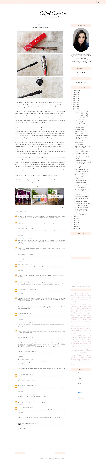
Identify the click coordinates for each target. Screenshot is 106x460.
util (87, 361)
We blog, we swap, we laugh (83, 162)
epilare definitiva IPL (84, 315)
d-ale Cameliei (87, 306)
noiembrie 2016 (80, 114)
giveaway (74, 323)
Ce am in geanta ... (80, 166)
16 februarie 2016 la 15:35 (27, 264)
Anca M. (20, 264)
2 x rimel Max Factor (81, 205)
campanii (89, 301)
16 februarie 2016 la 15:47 (27, 281)
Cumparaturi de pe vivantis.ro (80, 138)
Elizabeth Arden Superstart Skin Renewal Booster (83, 147)
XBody (73, 364)
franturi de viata (78, 319)
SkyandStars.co (62, 458)
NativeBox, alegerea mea (82, 175)
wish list (84, 363)
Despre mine (4, 2)
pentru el (84, 339)
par (79, 337)
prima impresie (76, 343)
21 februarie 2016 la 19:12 (30, 367)
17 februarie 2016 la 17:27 (27, 337)
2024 (75, 94)
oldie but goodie (87, 335)
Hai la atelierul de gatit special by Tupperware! (82, 170)
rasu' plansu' (87, 349)
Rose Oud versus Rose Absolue (81, 193)
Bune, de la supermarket (82, 196)
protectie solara (85, 347)
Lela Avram (20, 322)
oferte (80, 336)
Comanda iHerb (79, 164)
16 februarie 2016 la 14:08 (28, 247)
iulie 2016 (78, 122)
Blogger (88, 286)
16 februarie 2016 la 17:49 (25, 313)
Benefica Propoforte (81, 173)
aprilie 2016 (78, 127)
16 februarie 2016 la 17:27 (27, 305)
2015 (75, 216)
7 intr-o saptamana (80, 293)
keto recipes (84, 330)
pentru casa (79, 339)
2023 (75, 96)
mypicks (89, 332)
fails (80, 317)
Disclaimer (25, 2)
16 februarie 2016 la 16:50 (28, 296)
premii (83, 341)
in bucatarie (84, 326)
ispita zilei (88, 328)
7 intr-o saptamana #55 (81, 160)
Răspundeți (20, 218)
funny (89, 319)
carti (85, 303)
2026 (75, 90)
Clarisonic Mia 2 (79, 144)
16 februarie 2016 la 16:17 (31, 289)
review (40, 24)
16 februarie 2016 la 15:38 (28, 273)
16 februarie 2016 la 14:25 (28, 254)
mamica (20, 281)
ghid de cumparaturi (84, 321)
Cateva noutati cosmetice (82, 203)
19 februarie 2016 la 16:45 (27, 359)
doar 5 (76, 313)
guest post (80, 323)
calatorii (81, 301)
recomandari (87, 350)
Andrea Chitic (21, 214)
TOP (75, 361)
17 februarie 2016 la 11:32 (27, 330)
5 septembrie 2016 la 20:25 (33, 423)
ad (86, 295)
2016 (74, 110)
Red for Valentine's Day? (82, 211)
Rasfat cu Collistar (80, 140)
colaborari (74, 306)
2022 (75, 98)
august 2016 (78, 120)
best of (73, 299)
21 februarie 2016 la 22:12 (29, 401)
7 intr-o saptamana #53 (81, 201)
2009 (75, 228)
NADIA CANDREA (21, 385)
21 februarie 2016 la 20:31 (31, 385)
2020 (75, 102)
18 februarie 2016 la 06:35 (30, 351)
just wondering (75, 330)
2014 (75, 218)
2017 (75, 108)
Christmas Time (86, 304)
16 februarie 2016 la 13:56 (28, 222)
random (79, 349)
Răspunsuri (21, 421)
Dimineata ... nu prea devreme (81, 154)
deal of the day (81, 310)
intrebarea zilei (75, 328)
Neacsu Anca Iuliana (22, 394)
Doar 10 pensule (79, 133)
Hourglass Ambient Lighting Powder (80, 186)
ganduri (74, 321)
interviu (89, 326)
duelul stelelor (83, 313)
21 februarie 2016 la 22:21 (28, 407)
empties (73, 315)
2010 (75, 226)
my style (84, 332)
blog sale (88, 299)
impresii (77, 326)
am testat (85, 297)
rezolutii (89, 353)
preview (89, 341)
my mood (78, 332)
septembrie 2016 (80, 118)
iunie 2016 (78, 124)
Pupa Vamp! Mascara (81, 177)
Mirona (19, 330)
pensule (73, 339)
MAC (72, 332)
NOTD (73, 334)
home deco (83, 325)
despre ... (81, 312)
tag (83, 359)
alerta (72, 297)
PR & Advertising (15, 2)
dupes (89, 313)
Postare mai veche (60, 453)
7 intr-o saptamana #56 (81, 135)
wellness (79, 363)
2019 (75, 104)
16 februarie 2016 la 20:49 (29, 322)
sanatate (73, 355)
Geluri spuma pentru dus (82, 213)
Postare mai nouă (20, 453)
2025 (75, 92)
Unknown (20, 222)
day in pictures (76, 308)
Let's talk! (77, 167)
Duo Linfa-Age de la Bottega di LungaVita (82, 150)
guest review (87, 323)
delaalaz (89, 310)
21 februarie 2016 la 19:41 (28, 374)
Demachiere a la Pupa (81, 184)
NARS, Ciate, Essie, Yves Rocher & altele (82, 190)
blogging (73, 301)
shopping (81, 355)
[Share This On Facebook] (60, 208)
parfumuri (87, 337)
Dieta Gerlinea (79, 142)
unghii (79, 361)
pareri (82, 337)
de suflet (85, 308)
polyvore (77, 341)
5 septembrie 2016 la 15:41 (31, 415)
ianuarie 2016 (79, 214)
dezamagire (87, 312)
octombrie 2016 (80, 116)
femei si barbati (86, 317)
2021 (75, 100)
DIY (72, 313)
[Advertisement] (82, 273)
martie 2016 (78, 129)
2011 (75, 224)
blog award (80, 299)
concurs (80, 306)
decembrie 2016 (80, 112)
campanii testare (76, 303)
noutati (81, 334)
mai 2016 (78, 125)
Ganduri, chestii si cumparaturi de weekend (82, 179)
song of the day (84, 357)
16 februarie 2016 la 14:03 (28, 238)
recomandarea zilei (77, 350)
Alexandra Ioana (21, 289)
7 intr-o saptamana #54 (81, 182)
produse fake (80, 345)
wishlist (89, 363)
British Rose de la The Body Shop (83, 157)
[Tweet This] (62, 208)
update (84, 361)
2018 (75, 106)
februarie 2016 (79, 131)
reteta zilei (75, 353)
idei (87, 325)
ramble (73, 349)
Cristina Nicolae (21, 367)
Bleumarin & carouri (81, 209)
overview (74, 337)
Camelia (23, 423)
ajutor (89, 295)
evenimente (74, 317)
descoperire (74, 312)
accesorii (81, 295)
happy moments (75, 325)
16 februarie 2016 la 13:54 (30, 214)
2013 (75, 220)
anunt (89, 297)
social (78, 357)
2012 (75, 222)
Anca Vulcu (20, 401)
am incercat (78, 297)
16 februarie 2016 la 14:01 (27, 228)
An (18, 313)
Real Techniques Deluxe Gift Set (82, 198)
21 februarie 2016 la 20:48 (32, 394)
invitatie (82, 328)
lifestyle (89, 330)
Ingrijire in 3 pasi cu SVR (82, 207)
